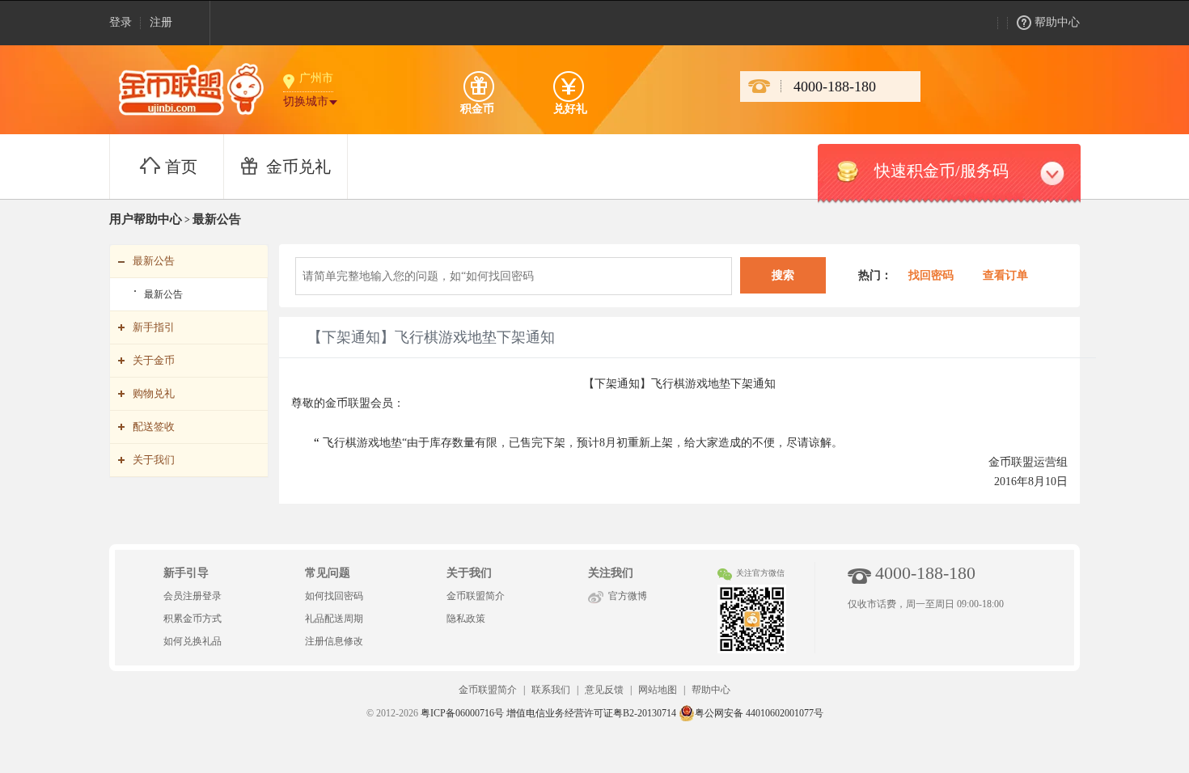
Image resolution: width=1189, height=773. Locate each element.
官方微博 (627, 596)
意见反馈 (604, 689)
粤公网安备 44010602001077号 (759, 713)
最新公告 (163, 294)
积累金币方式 (192, 618)
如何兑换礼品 (192, 641)
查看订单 (1005, 275)
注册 (161, 22)
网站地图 (657, 689)
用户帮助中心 (145, 219)
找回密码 (929, 275)
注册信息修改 (334, 641)
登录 (120, 22)
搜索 (783, 275)
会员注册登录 (192, 596)
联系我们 (550, 689)
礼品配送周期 (334, 618)
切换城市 (305, 101)
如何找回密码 (334, 596)
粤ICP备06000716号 (462, 713)
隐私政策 (465, 618)
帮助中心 (1057, 22)
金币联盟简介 (475, 596)
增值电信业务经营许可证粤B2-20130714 (591, 713)
